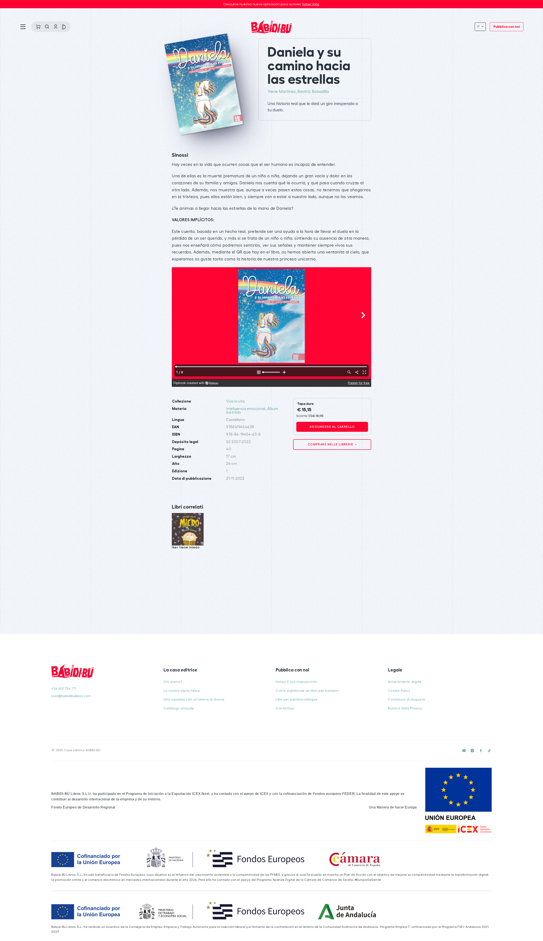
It (479, 26)
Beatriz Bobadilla (313, 91)
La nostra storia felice (182, 690)
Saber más (310, 4)
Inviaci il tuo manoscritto (297, 682)
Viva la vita (235, 401)
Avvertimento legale (404, 682)
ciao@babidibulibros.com (71, 696)
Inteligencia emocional (245, 409)
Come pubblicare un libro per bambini (307, 690)
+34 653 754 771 (63, 688)
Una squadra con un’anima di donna (194, 699)
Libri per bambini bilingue (297, 699)
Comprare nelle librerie (331, 444)
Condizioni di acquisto (406, 699)
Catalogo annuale (179, 708)
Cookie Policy (399, 690)
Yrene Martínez (281, 91)
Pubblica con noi (506, 26)
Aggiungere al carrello (332, 426)
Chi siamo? (173, 682)
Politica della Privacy (405, 708)
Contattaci (285, 708)
